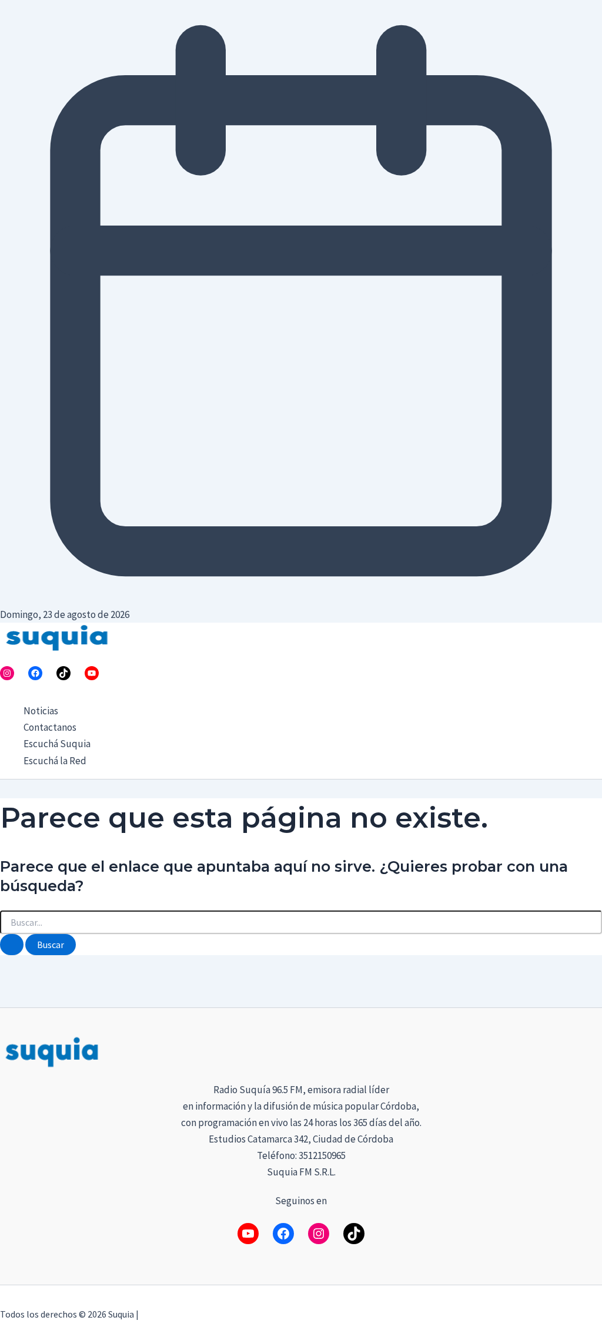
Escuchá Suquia (57, 743)
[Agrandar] (587, 1050)
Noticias (41, 710)
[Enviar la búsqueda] (12, 944)
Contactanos (50, 727)
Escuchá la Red (55, 760)
